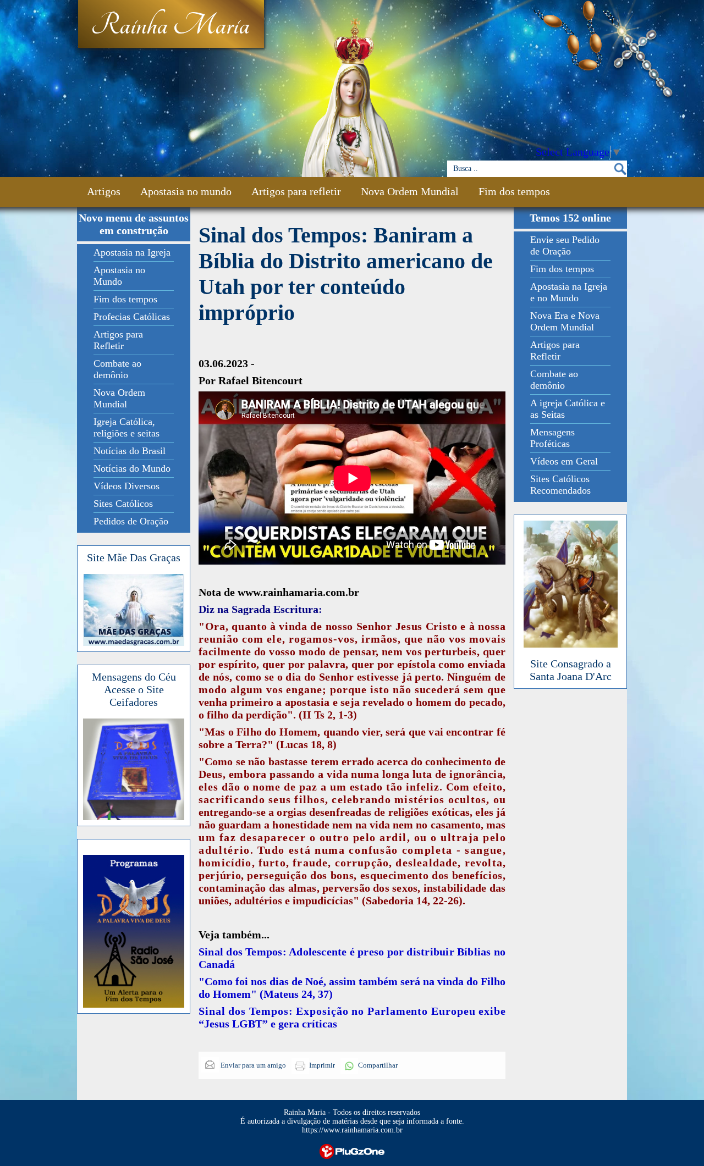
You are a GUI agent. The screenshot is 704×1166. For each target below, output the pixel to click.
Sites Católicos (123, 503)
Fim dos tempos (514, 191)
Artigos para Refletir (118, 340)
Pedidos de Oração (131, 521)
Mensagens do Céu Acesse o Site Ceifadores (134, 689)
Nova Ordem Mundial (410, 191)
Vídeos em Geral (564, 461)
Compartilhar (378, 1065)
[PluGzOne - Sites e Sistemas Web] (352, 1150)
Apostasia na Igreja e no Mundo (568, 292)
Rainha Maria (170, 25)
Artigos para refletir (296, 191)
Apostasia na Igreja (132, 252)
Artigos (103, 191)
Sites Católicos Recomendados (560, 484)
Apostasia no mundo (186, 191)
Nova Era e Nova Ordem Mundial (565, 321)
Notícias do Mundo (132, 468)
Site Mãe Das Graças (133, 557)
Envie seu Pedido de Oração (565, 245)
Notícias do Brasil (130, 450)
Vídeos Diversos (127, 485)
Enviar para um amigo (252, 1065)
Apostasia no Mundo (119, 275)
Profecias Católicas (132, 316)
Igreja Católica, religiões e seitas (127, 427)
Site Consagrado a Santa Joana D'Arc (571, 669)
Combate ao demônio (117, 369)
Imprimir (322, 1065)
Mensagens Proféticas (552, 438)
